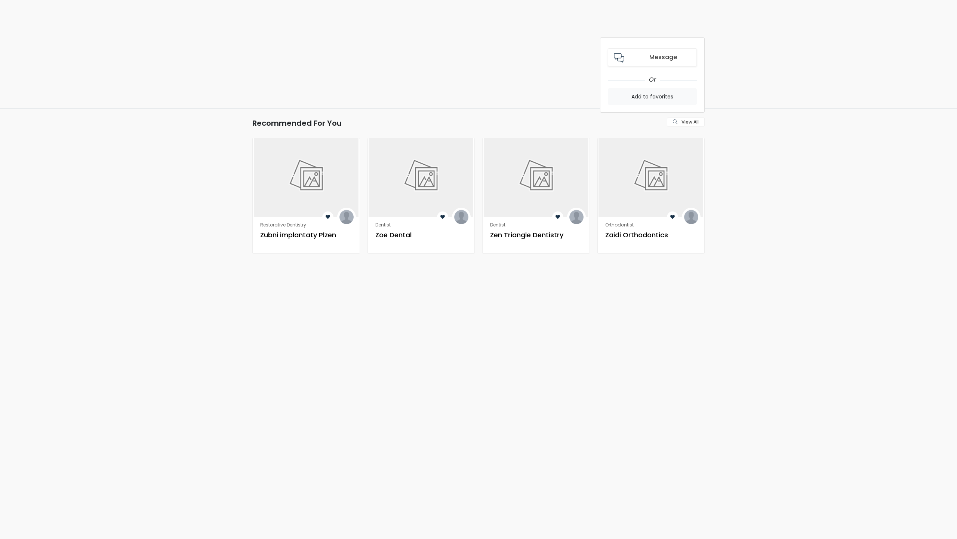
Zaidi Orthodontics (636, 235)
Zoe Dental (393, 235)
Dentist (383, 225)
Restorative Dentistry (283, 225)
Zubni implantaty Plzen (298, 235)
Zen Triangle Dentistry (526, 235)
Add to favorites (652, 96)
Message (663, 57)
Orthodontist (619, 225)
